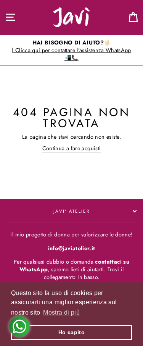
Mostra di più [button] (61, 312)
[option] (71, 50)
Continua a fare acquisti (71, 148)
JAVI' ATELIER (71, 211)
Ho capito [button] (71, 332)
